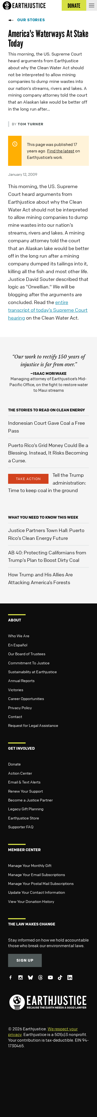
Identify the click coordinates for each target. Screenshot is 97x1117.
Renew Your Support (25, 791)
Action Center (20, 773)
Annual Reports (21, 680)
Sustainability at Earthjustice (32, 671)
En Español (17, 644)
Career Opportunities (26, 698)
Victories (15, 689)
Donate (14, 763)
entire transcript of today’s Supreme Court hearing (48, 310)
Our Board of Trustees (26, 653)
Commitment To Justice (29, 662)
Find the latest (60, 150)
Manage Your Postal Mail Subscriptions (41, 883)
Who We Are (18, 635)
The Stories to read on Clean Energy (46, 409)
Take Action (28, 479)
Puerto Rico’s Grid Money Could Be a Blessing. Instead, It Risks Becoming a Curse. (48, 453)
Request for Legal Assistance (33, 725)
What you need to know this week (43, 517)
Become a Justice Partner (30, 799)
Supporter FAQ (20, 826)
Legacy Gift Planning (25, 808)
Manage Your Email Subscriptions (36, 874)
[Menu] (91, 5)
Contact (15, 716)
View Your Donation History (31, 901)
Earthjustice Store (23, 817)
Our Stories (31, 19)
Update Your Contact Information (36, 892)
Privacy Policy (20, 707)
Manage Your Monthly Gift (29, 865)
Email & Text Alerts (24, 781)
